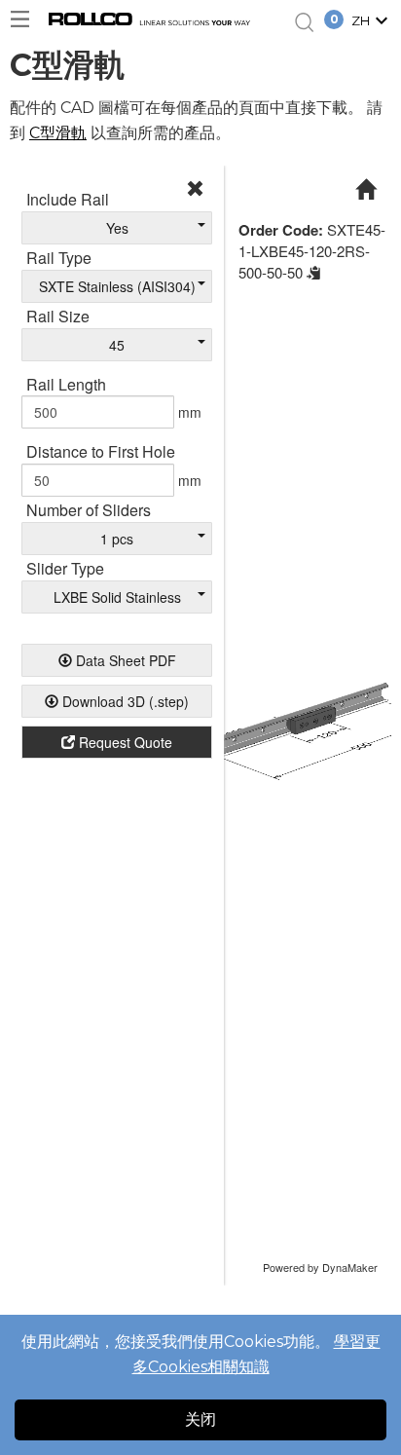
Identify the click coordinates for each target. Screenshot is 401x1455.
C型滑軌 (58, 133)
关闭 (200, 1419)
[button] (372, 22)
